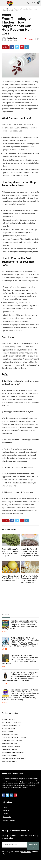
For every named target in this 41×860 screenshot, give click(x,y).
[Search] (28, 3)
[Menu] (2, 3)
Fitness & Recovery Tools (11, 725)
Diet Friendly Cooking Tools (11, 722)
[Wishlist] (33, 3)
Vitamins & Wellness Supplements (14, 758)
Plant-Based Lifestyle (9, 749)
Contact (5, 813)
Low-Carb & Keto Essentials (12, 740)
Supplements (6, 15)
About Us (6, 810)
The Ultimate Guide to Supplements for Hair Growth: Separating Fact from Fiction (29, 579)
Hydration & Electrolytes (10, 734)
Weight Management (9, 761)
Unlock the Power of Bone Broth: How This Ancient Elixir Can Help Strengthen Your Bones (30, 552)
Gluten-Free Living (8, 728)
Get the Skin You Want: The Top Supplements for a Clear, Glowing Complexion (10, 552)
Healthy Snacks (7, 731)
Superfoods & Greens (9, 755)
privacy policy (26, 852)
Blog (7, 9)
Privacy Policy (7, 817)
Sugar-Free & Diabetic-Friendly (13, 752)
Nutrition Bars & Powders (11, 746)
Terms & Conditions (9, 820)
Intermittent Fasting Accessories (14, 737)
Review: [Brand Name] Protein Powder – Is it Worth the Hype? (10, 578)
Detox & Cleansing (8, 719)
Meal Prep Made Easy (9, 743)
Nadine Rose (12, 38)
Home (3, 9)
